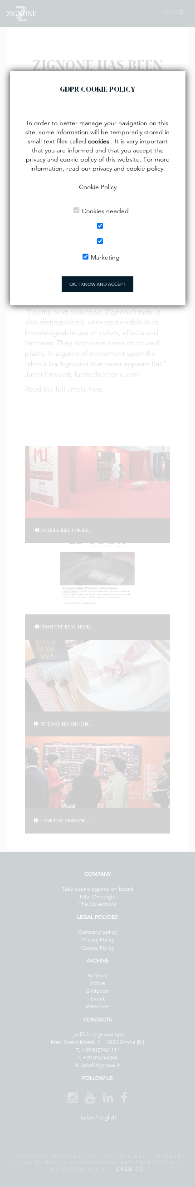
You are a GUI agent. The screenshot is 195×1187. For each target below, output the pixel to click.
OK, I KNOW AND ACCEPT (97, 284)
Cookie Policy (98, 187)
